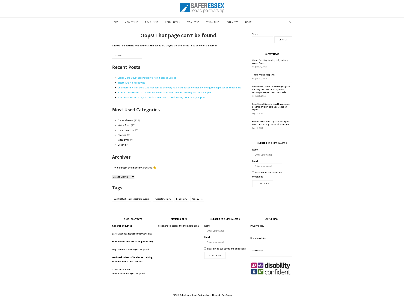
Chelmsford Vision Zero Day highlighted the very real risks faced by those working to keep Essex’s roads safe (179, 87)
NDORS (248, 22)
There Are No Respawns (131, 82)
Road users (151, 22)
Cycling (122, 144)
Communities (172, 22)
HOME (115, 22)
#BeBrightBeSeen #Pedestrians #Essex (131, 199)
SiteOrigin (227, 295)
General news (125, 120)
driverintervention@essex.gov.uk (129, 273)
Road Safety (181, 199)
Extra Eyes (232, 22)
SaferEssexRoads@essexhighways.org (132, 233)
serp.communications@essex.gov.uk (130, 249)
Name (255, 149)
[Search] (134, 56)
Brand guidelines (258, 238)
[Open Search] (290, 22)
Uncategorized (126, 130)
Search (256, 34)
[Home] (202, 11)
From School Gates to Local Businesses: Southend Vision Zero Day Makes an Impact (165, 92)
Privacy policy (257, 225)
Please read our (267, 174)
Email (255, 161)
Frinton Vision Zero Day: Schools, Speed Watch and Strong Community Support (162, 97)
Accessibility (256, 250)
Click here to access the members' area (178, 225)
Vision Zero (213, 22)
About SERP (131, 22)
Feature (122, 134)
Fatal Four (193, 22)
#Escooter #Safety (162, 199)
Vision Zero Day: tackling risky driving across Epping (147, 77)
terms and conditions (235, 248)
